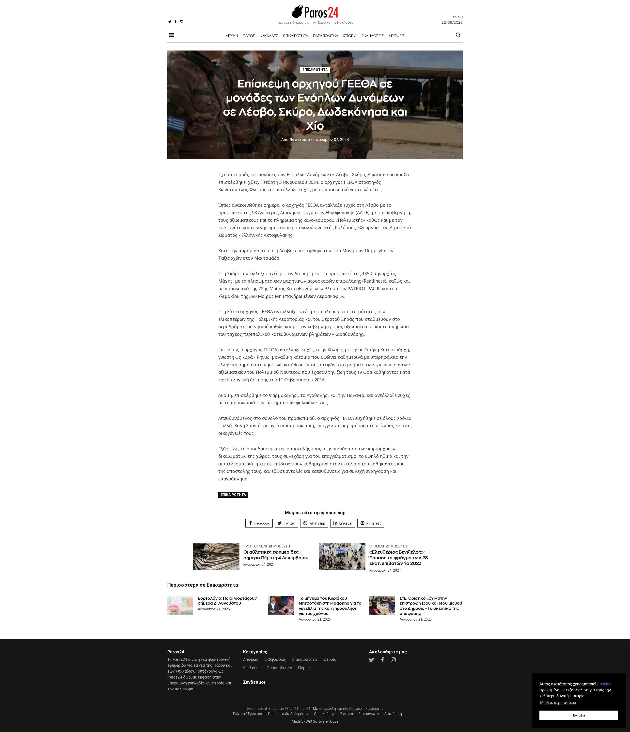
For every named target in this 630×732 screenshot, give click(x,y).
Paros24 (303, 709)
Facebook (261, 523)
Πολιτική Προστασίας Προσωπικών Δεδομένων (270, 714)
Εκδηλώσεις (373, 35)
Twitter (289, 523)
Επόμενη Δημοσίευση (388, 546)
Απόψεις (397, 35)
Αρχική (232, 35)
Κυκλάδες (269, 35)
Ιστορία (350, 35)
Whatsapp (317, 523)
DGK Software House (322, 721)
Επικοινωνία (369, 714)
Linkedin (345, 523)
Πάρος (249, 35)
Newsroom (295, 139)
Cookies (604, 684)
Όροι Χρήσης (324, 714)
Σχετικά (346, 714)
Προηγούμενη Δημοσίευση (266, 546)
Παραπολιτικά (325, 35)
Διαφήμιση (393, 714)
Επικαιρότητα (295, 35)
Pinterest (373, 523)
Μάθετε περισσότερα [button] (558, 702)
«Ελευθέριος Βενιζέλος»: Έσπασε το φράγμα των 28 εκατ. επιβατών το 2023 (398, 558)
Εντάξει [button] (579, 715)
